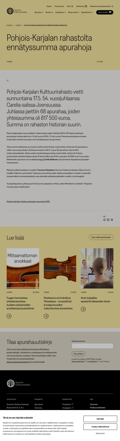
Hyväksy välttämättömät (100, 427)
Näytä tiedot (100, 433)
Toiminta (38, 408)
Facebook (66, 404)
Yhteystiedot (59, 6)
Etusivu (9, 25)
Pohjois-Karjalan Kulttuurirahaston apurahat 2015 (28, 201)
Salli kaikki (100, 419)
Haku (69, 6)
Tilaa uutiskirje (78, 353)
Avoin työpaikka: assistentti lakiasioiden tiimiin (95, 299)
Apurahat (38, 404)
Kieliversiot (80, 6)
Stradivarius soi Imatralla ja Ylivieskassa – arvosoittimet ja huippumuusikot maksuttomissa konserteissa (58, 303)
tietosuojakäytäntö (78, 361)
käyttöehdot (93, 361)
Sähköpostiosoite (78, 341)
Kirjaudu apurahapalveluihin (100, 6)
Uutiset (18, 25)
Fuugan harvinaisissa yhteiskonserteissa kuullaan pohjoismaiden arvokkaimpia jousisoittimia (20, 303)
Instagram (66, 408)
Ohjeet (49, 6)
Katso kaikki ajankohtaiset (101, 237)
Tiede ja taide (103, 12)
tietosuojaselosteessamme (18, 362)
